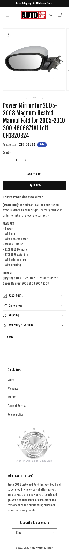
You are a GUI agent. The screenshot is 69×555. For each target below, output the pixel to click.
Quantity (7, 152)
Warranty (13, 388)
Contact (12, 397)
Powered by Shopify (45, 548)
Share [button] (10, 337)
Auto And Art (29, 548)
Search (11, 379)
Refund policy (15, 414)
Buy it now (34, 185)
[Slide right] (43, 97)
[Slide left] (26, 97)
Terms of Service (17, 405)
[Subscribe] (52, 532)
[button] (7, 15)
